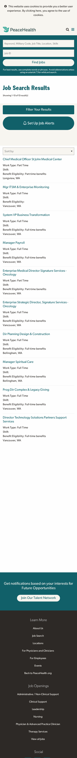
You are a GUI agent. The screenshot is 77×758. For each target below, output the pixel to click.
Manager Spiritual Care (18, 361)
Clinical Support (38, 701)
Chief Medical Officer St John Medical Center (32, 159)
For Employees (38, 658)
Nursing (37, 716)
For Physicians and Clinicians (38, 651)
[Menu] (72, 29)
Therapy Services (38, 731)
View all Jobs (38, 739)
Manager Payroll (14, 242)
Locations (38, 643)
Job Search (38, 636)
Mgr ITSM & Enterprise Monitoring (26, 187)
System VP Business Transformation (26, 214)
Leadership (38, 709)
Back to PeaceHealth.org (38, 673)
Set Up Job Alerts (40, 123)
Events (38, 665)
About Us (38, 628)
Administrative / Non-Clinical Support (38, 694)
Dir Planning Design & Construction (26, 334)
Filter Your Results (38, 109)
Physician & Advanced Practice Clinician (38, 724)
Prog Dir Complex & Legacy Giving (26, 389)
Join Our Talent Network (38, 598)
